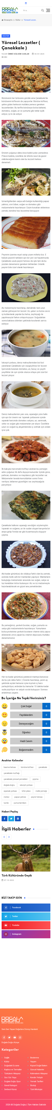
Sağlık (6, 1058)
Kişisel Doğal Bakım (38, 1066)
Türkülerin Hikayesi (12, 1074)
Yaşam (33, 1062)
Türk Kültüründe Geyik (17, 875)
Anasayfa (8, 20)
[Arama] (42, 10)
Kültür (18, 20)
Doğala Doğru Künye (10, 1042)
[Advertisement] (26, 969)
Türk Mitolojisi (36, 1089)
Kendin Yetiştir (36, 1078)
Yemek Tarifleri (36, 1082)
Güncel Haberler (37, 1070)
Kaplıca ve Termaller (13, 1070)
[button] (4, 837)
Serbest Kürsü (10, 1089)
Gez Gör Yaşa (10, 1078)
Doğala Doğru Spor (12, 1082)
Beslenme (34, 1058)
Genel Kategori (10, 1085)
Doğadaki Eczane (11, 1066)
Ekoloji (33, 1085)
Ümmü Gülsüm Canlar (18, 54)
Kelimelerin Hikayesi (38, 1074)
